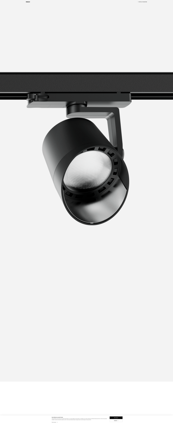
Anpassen (115, 420)
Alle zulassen (116, 417)
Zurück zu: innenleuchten (143, 1)
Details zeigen (54, 422)
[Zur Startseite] (28, 2)
